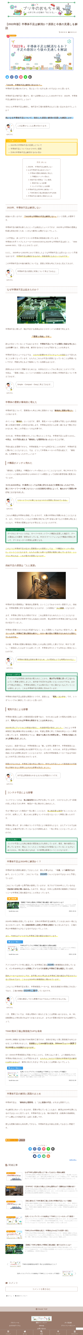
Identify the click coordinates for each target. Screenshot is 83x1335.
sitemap (41, 1325)
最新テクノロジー (13, 1140)
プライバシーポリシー (68, 1325)
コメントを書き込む (41, 1289)
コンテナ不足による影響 (41, 186)
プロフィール (15, 1322)
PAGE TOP (42, 1309)
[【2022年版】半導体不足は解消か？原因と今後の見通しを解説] (16, 77)
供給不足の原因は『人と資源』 (41, 180)
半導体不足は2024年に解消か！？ (40, 189)
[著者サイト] (34, 1156)
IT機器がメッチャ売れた (40, 176)
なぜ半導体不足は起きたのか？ (39, 170)
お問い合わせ (41, 1328)
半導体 (22, 1140)
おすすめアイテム (15, 1325)
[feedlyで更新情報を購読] (44, 1156)
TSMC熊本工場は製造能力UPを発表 (43, 193)
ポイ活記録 (68, 1322)
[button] (77, 627)
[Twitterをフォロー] (39, 1156)
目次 (38, 162)
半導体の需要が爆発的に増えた (41, 173)
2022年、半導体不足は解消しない (40, 167)
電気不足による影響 (39, 183)
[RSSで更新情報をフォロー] (48, 1156)
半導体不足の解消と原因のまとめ (40, 196)
